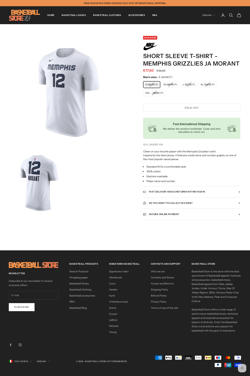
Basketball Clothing (107, 15)
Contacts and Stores (162, 277)
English (207, 15)
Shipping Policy (159, 289)
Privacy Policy (158, 301)
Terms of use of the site (164, 308)
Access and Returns (162, 283)
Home (50, 15)
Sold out (192, 107)
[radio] (151, 84)
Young (112, 332)
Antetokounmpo (118, 301)
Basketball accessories (82, 295)
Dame (112, 308)
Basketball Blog (78, 308)
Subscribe (21, 306)
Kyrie (112, 295)
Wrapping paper (78, 277)
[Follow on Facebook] (10, 345)
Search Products (78, 271)
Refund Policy (159, 295)
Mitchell (113, 326)
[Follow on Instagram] (20, 345)
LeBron (113, 320)
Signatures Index (119, 271)
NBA (154, 15)
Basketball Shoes (74, 15)
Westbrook (115, 277)
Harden (113, 289)
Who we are (158, 271)
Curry (112, 283)
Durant (113, 314)
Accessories (136, 15)
